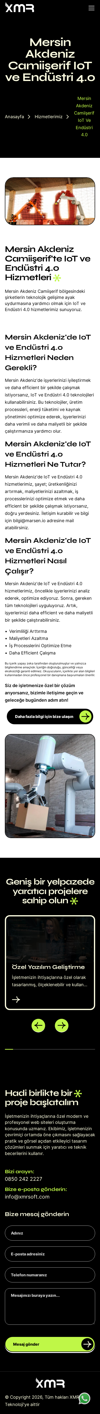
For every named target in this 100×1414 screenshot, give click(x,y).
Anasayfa (14, 116)
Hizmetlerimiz (49, 116)
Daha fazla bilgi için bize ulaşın (44, 716)
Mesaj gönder (26, 1344)
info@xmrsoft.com (27, 1197)
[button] (38, 1025)
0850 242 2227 (23, 1179)
